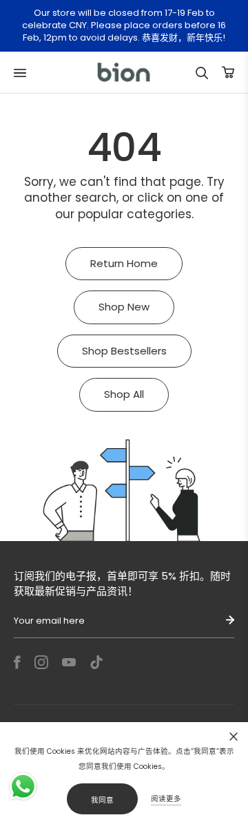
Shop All (124, 394)
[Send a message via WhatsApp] (23, 786)
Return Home (124, 263)
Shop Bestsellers (124, 350)
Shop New (124, 306)
